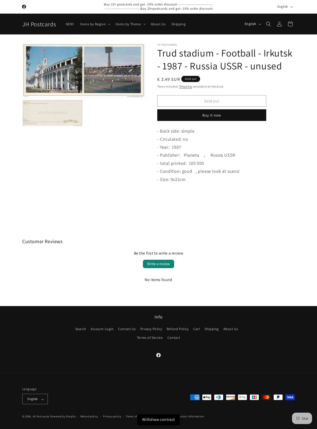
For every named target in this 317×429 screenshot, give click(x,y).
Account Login (102, 329)
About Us (230, 329)
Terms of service (136, 416)
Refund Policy (178, 329)
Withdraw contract (158, 419)
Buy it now (211, 115)
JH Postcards (41, 416)
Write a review (158, 263)
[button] (94, 24)
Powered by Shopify (63, 416)
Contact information (190, 416)
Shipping (185, 86)
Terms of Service (150, 338)
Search (80, 329)
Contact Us (127, 329)
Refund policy (89, 416)
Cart (196, 329)
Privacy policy (112, 416)
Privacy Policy (151, 329)
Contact (173, 338)
